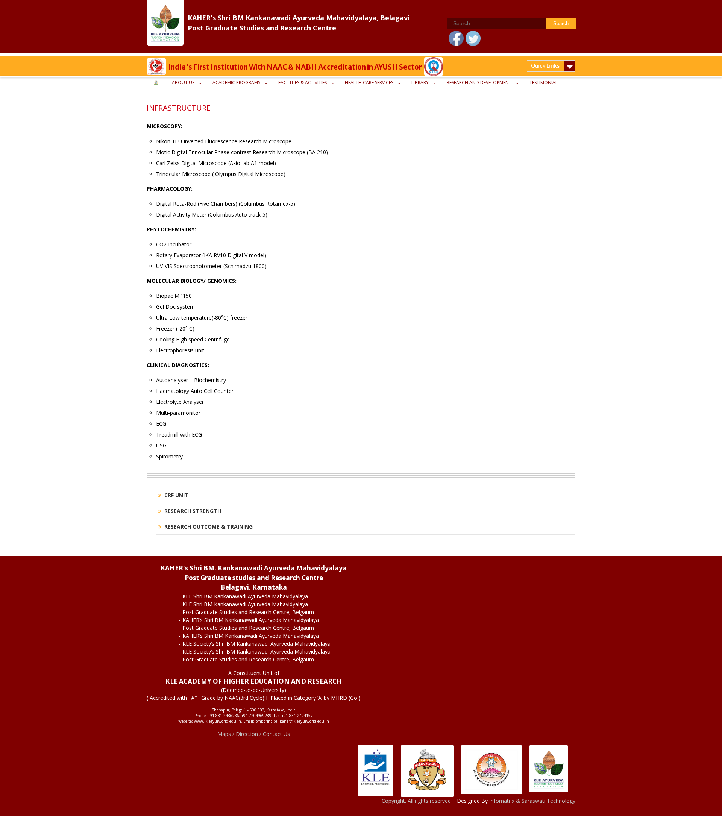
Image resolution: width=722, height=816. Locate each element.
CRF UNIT (176, 495)
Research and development (479, 82)
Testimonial (543, 82)
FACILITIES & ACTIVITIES (302, 82)
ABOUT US (183, 82)
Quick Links (545, 65)
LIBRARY (420, 82)
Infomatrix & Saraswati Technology (532, 800)
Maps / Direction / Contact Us (253, 733)
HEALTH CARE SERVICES (369, 82)
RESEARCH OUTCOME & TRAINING (208, 526)
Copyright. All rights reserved (417, 800)
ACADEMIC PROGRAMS (236, 82)
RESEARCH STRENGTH (192, 510)
